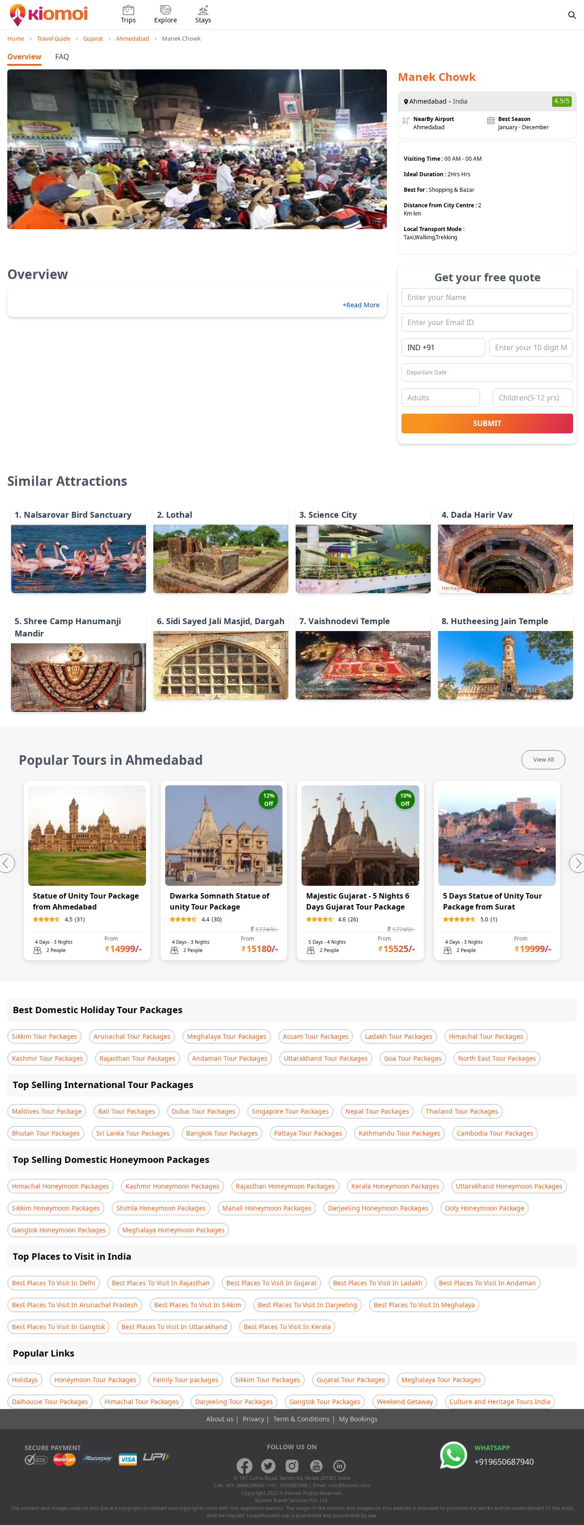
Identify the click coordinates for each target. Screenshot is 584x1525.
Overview (24, 57)
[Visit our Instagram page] (292, 1466)
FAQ (62, 57)
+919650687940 (504, 1461)
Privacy (254, 1419)
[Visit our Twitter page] (268, 1466)
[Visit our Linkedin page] (339, 1466)
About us (220, 1419)
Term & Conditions (302, 1419)
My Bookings (358, 1419)
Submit (487, 423)
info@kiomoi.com (349, 1485)
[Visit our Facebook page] (244, 1466)
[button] (186, 220)
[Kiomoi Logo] (49, 15)
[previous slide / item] (18, 149)
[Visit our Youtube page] (316, 1466)
